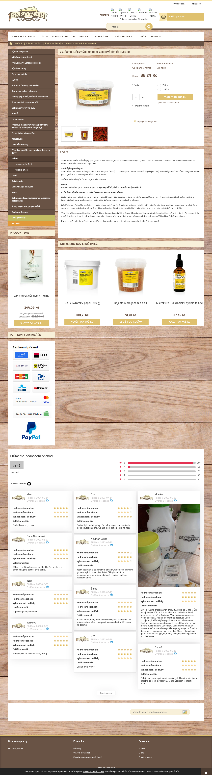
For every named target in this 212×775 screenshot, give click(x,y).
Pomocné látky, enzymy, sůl (25, 102)
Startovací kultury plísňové (24, 91)
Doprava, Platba (15, 748)
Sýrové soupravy (20, 52)
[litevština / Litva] (153, 13)
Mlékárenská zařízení (22, 57)
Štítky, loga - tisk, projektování (26, 206)
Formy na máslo (19, 74)
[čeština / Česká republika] (133, 14)
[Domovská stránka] (28, 13)
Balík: (136, 85)
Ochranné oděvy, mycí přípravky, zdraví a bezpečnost (31, 199)
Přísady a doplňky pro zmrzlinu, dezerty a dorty (31, 151)
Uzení (14, 175)
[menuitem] (23, 36)
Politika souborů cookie (93, 771)
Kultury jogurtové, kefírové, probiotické (30, 97)
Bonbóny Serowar (20, 212)
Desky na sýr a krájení (22, 187)
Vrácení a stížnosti (81, 753)
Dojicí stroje (17, 181)
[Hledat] (149, 26)
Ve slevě (16, 223)
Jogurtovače (18, 139)
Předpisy (77, 748)
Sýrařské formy (19, 68)
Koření (15, 158)
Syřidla (15, 80)
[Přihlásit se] (184, 712)
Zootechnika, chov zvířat (23, 133)
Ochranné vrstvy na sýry (23, 108)
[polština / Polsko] (114, 13)
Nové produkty (19, 218)
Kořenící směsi (21, 170)
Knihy (14, 192)
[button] (144, 121)
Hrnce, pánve (18, 119)
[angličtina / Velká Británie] (123, 14)
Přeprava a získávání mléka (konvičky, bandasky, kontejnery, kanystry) (30, 126)
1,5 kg (165, 89)
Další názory (106, 693)
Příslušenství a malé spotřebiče (26, 63)
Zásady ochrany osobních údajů (87, 757)
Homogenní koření (23, 164)
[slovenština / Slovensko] (143, 14)
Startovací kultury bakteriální (25, 85)
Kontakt (142, 748)
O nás (141, 753)
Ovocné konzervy (20, 144)
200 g (165, 85)
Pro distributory (145, 757)
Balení (15, 113)
